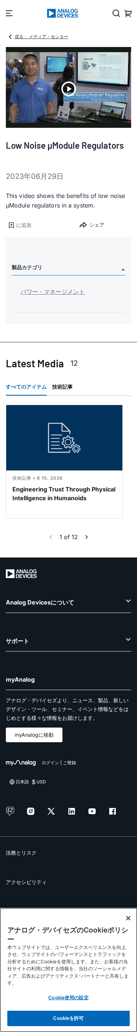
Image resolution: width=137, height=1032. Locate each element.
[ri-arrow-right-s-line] (86, 537)
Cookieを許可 (68, 1018)
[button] (37, 225)
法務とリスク (21, 852)
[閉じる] (128, 918)
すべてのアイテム (26, 386)
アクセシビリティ (26, 882)
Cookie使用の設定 (68, 997)
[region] (68, 970)
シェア (96, 224)
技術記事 (62, 386)
